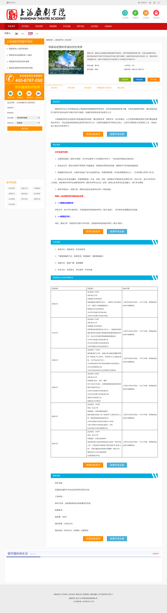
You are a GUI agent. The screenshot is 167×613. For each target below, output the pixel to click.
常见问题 (66, 26)
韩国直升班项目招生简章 (19, 62)
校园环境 (37, 199)
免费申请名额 (117, 134)
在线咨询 (156, 554)
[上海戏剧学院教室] (70, 561)
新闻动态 (24, 194)
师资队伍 (12, 194)
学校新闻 (53, 26)
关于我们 (25, 26)
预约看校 (154, 80)
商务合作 (79, 594)
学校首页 (11, 26)
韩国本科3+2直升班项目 (18, 49)
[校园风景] (18, 561)
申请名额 (139, 80)
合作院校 (94, 26)
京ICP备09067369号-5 (105, 594)
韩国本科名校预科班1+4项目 (20, 55)
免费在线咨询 (93, 134)
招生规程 (37, 194)
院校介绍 (24, 188)
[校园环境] (96, 561)
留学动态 (80, 26)
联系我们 (86, 594)
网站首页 (12, 3)
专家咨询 (125, 80)
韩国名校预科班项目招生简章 (21, 68)
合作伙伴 (72, 594)
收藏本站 (144, 3)
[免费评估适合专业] (24, 159)
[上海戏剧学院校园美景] (148, 561)
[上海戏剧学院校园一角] (44, 561)
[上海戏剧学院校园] (122, 561)
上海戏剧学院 (58, 40)
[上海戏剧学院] (36, 14)
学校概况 (37, 188)
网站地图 (94, 594)
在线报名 (108, 26)
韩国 (22, 34)
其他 (36, 34)
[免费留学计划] (24, 137)
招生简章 (39, 26)
